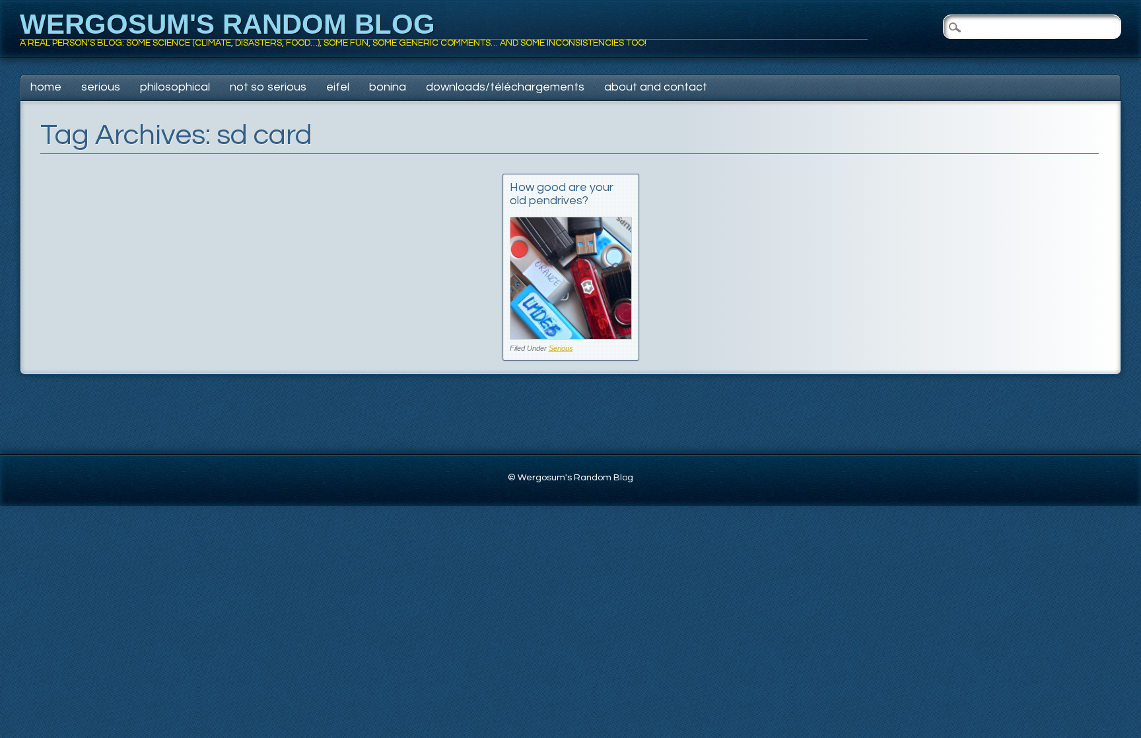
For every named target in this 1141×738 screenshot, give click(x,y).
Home (45, 87)
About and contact (655, 87)
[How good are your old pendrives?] (571, 336)
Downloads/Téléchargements (505, 87)
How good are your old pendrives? (561, 194)
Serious (100, 87)
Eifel (337, 87)
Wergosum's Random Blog (227, 24)
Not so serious (268, 87)
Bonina (387, 87)
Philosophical (175, 87)
